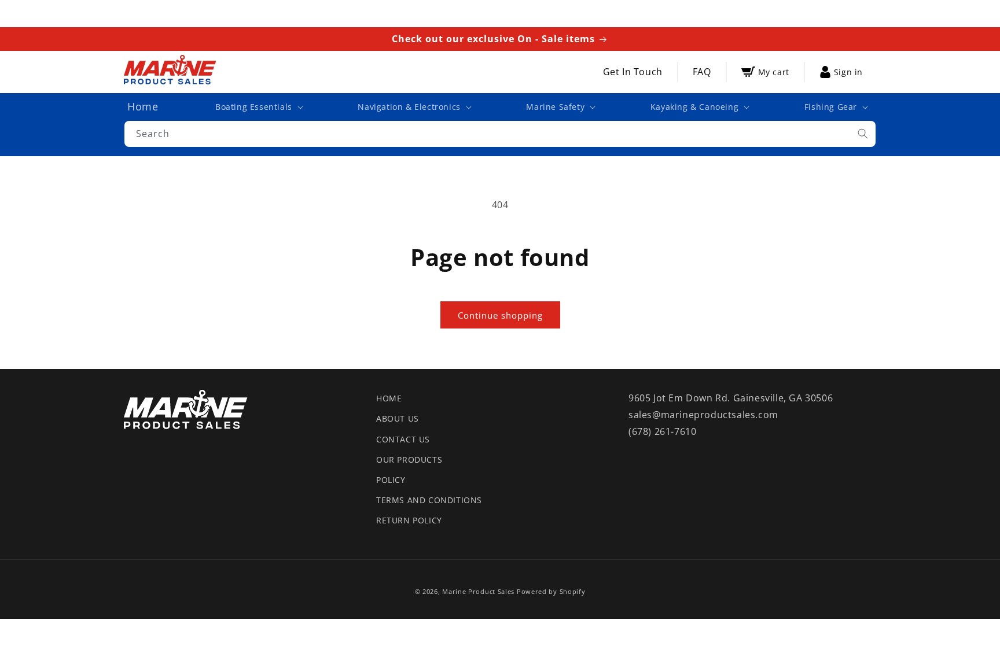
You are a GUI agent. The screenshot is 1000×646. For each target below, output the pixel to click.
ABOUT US (397, 418)
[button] (258, 107)
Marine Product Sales (478, 591)
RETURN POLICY (409, 520)
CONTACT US (403, 439)
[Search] (863, 133)
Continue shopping (500, 315)
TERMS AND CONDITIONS (429, 499)
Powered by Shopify (551, 591)
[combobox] (500, 134)
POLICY (391, 479)
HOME (389, 398)
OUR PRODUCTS (409, 459)
